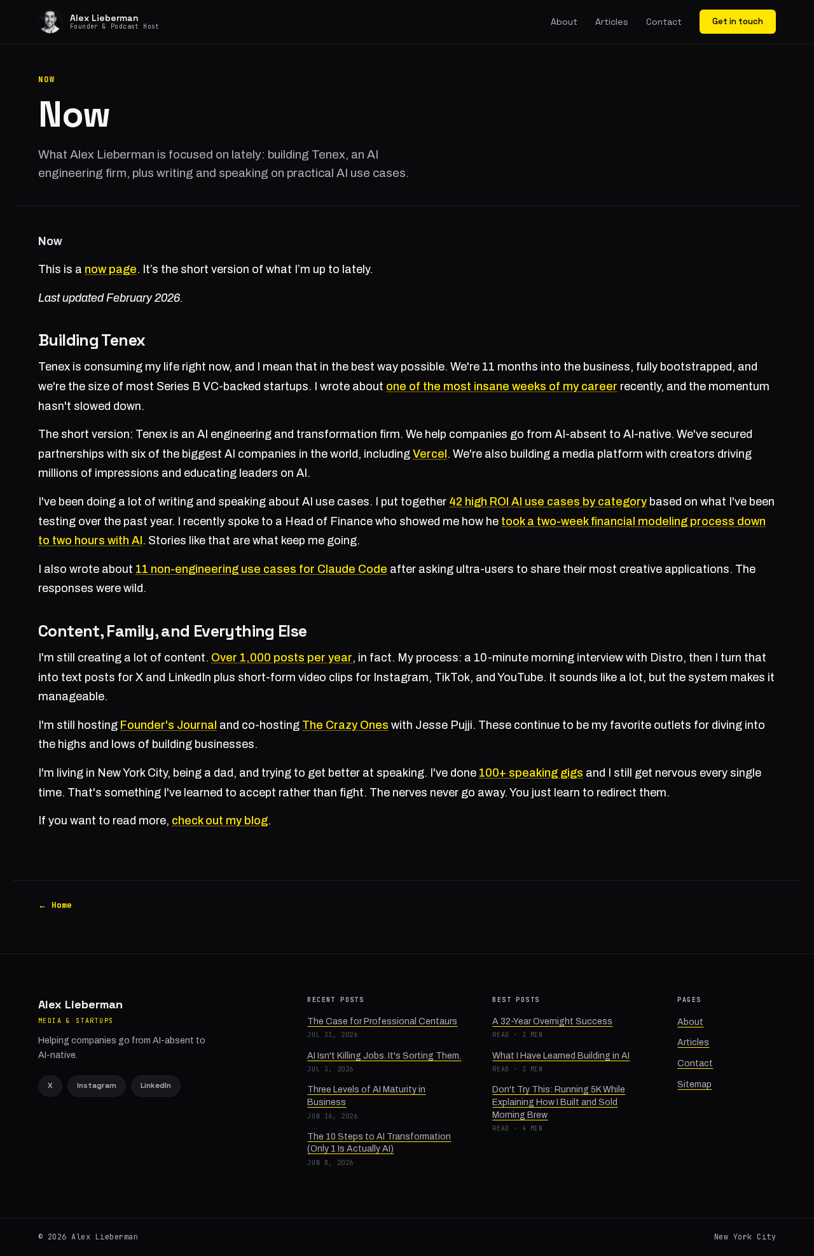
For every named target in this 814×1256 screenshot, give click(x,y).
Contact (664, 21)
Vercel (430, 454)
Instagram (96, 1085)
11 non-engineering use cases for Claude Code (261, 569)
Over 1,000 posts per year (281, 657)
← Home (55, 905)
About (564, 21)
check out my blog (220, 820)
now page (111, 269)
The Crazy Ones (345, 725)
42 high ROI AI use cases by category (548, 501)
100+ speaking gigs (531, 772)
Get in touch (737, 21)
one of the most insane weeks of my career (501, 386)
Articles (611, 21)
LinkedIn (156, 1085)
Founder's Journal (168, 725)
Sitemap (694, 1084)
